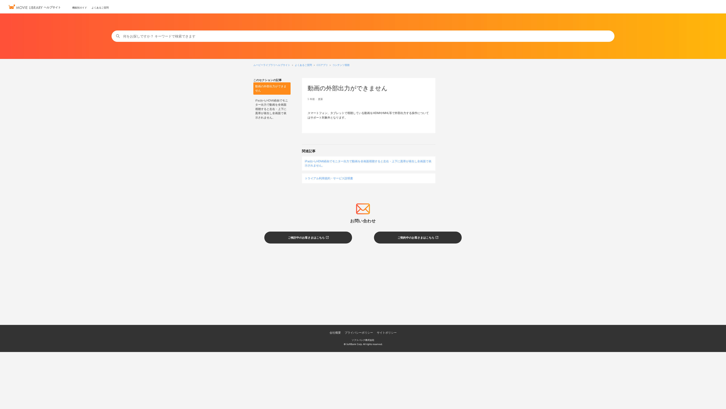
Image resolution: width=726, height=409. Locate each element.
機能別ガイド (79, 7)
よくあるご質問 (100, 7)
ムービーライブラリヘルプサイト (271, 64)
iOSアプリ (322, 64)
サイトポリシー (387, 332)
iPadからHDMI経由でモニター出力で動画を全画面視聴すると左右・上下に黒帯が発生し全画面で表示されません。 (271, 109)
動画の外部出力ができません (270, 88)
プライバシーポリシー (359, 332)
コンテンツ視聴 (341, 64)
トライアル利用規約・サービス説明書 (329, 178)
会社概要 (335, 332)
